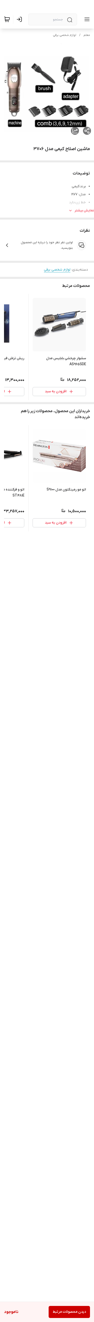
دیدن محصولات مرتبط (69, 1311)
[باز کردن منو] (86, 19)
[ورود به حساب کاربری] (20, 19)
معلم (86, 35)
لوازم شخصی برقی (64, 35)
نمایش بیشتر (84, 210)
